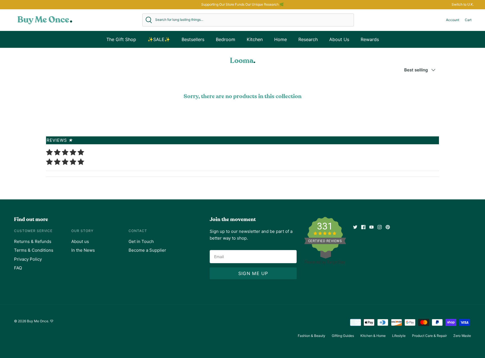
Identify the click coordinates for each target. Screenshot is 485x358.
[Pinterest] (388, 227)
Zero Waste (462, 336)
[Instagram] (380, 227)
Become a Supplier (147, 250)
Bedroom (225, 39)
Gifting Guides (343, 336)
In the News (83, 250)
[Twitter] (355, 227)
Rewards (370, 39)
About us (80, 241)
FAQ (18, 268)
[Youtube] (371, 227)
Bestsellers (193, 39)
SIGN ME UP (253, 273)
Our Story (82, 231)
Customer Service (33, 231)
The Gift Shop (121, 39)
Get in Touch (141, 241)
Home (280, 39)
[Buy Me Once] (45, 20)
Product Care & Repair (429, 336)
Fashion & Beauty (311, 336)
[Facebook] (363, 227)
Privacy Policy (28, 259)
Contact (138, 231)
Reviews (60, 140)
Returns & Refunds (32, 241)
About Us (339, 39)
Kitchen (255, 39)
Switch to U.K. (463, 4)
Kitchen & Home (373, 336)
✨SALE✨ (159, 39)
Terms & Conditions (33, 250)
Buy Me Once (37, 321)
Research (308, 39)
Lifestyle (399, 336)
